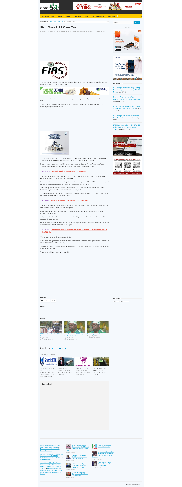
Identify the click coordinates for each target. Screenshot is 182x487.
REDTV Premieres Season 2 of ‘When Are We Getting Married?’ (51, 458)
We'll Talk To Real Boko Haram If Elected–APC (104, 446)
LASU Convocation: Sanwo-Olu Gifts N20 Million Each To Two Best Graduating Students (126, 127)
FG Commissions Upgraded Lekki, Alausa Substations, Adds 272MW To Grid (79, 465)
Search (137, 22)
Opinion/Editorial (98, 16)
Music (86, 16)
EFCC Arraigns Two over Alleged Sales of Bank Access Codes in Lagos (80, 474)
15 (62, 21)
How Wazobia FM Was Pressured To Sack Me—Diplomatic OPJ (105, 463)
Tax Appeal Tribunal (90, 31)
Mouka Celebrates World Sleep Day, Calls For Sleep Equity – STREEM (50, 446)
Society (68, 16)
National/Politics (48, 16)
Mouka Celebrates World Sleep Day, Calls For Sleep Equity (50, 450)
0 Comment (62, 31)
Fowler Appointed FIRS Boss (96, 334)
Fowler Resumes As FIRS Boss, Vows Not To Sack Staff (73, 335)
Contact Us (112, 16)
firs (84, 31)
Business (78, 16)
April (59, 21)
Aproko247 (138, 484)
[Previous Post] (106, 21)
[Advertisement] (74, 47)
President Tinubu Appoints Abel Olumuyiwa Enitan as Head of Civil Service (79, 457)
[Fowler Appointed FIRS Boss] (98, 327)
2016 (55, 21)
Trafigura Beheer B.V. (101, 31)
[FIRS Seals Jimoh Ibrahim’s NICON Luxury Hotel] (51, 327)
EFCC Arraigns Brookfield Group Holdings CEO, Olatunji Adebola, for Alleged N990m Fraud (127, 90)
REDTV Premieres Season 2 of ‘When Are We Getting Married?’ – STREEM (51, 455)
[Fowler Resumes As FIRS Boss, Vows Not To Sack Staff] (74, 327)
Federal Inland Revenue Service (75, 31)
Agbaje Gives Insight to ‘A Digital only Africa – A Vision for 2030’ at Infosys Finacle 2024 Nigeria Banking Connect (51, 471)
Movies (60, 16)
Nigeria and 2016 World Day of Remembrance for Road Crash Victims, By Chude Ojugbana (103, 454)
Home (50, 21)
